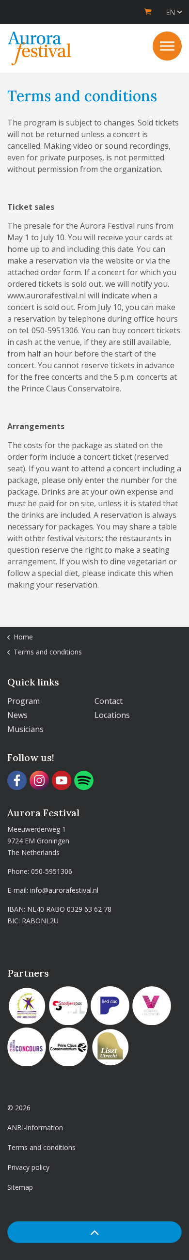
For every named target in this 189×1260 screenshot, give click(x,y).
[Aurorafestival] (39, 48)
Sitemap (20, 1187)
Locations (112, 715)
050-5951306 (51, 871)
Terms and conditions (41, 1147)
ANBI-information (35, 1127)
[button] (94, 1232)
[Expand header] (167, 46)
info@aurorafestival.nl (64, 890)
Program (23, 701)
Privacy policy (28, 1167)
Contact (108, 701)
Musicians (25, 729)
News (17, 715)
